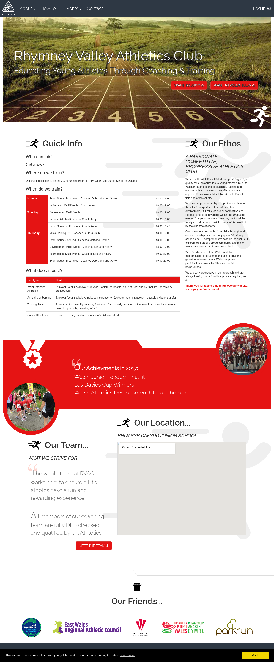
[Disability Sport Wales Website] (183, 627)
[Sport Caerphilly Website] (31, 627)
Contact (95, 8)
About (26, 8)
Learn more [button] (127, 655)
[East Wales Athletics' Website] (86, 627)
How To (49, 8)
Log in (260, 8)
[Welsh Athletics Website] (141, 627)
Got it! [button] (255, 655)
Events (71, 8)
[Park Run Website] (234, 627)
